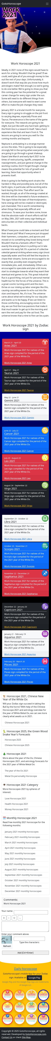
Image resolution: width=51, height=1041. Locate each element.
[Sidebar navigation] (47, 3)
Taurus (20, 994)
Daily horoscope (25, 969)
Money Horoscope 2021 (16, 809)
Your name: (7, 910)
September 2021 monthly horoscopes (23, 874)
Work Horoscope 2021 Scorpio (19, 566)
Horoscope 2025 (13, 739)
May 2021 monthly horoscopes (20, 853)
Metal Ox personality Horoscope (21, 776)
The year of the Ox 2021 (16, 770)
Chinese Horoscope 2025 (17, 745)
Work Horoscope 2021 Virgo (18, 505)
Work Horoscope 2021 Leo (17, 478)
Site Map (26, 1037)
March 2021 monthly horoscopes (21, 842)
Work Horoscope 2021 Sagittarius (21, 593)
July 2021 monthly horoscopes (20, 864)
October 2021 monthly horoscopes (22, 880)
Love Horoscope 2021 (15, 798)
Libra (31, 1006)
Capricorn (19, 1018)
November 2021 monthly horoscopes (23, 885)
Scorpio (43, 1006)
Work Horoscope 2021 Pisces (18, 681)
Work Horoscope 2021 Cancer (19, 450)
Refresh (7, 946)
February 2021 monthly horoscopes (22, 837)
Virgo (19, 1006)
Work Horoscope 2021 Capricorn (20, 626)
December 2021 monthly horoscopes (23, 891)
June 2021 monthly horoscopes (20, 858)
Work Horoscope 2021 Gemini (19, 417)
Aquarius (31, 1018)
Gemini (31, 994)
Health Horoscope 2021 (16, 803)
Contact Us (7, 1037)
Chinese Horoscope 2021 (17, 722)
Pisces (43, 1018)
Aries (7, 994)
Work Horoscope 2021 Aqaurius (20, 654)
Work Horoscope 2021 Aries (18, 362)
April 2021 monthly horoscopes (20, 847)
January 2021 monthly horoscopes (22, 831)
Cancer (43, 994)
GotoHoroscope (11, 3)
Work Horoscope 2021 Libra (18, 538)
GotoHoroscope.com (35, 1034)
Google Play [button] (34, 977)
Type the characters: (29, 942)
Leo (8, 1006)
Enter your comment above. (15, 934)
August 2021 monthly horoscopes (21, 869)
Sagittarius (7, 1018)
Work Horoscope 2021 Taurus (19, 390)
